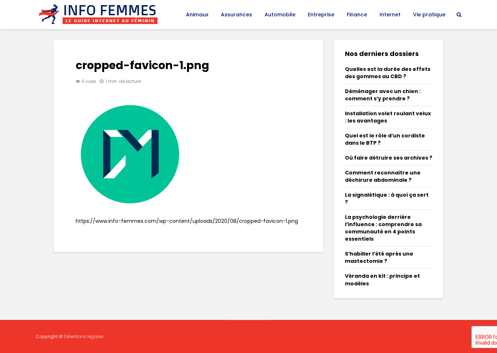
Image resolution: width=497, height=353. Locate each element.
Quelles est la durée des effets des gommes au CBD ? (387, 72)
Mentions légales (85, 336)
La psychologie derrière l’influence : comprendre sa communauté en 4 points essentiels (383, 227)
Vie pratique (429, 14)
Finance (357, 14)
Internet (390, 14)
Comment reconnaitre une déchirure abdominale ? (383, 176)
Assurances (236, 14)
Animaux (197, 14)
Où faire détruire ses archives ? (388, 157)
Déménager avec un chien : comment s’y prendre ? (383, 95)
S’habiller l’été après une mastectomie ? (379, 257)
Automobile (280, 14)
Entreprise (321, 14)
